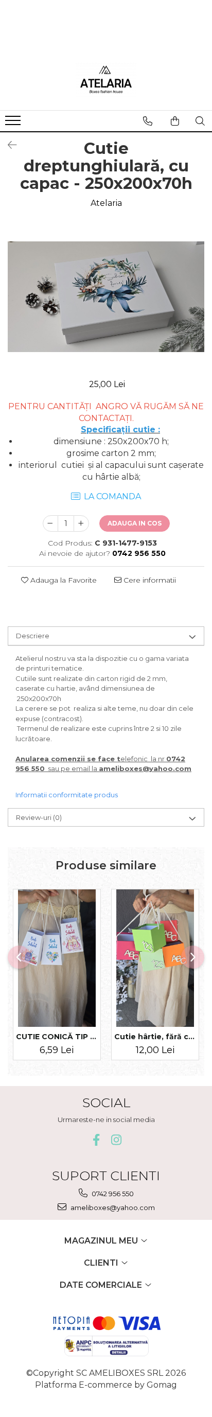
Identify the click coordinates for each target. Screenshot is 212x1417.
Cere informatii (148, 580)
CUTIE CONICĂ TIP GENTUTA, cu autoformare (57, 1036)
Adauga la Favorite (62, 580)
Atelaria (106, 203)
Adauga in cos (135, 523)
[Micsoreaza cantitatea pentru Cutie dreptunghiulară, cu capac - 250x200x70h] (50, 523)
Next (196, 307)
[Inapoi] (7, 145)
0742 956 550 (112, 1193)
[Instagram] (116, 1140)
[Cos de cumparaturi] (175, 121)
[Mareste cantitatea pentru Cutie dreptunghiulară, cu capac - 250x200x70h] (81, 523)
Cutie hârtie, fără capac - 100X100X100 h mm (155, 1036)
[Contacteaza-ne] (148, 121)
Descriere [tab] (32, 636)
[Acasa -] (106, 79)
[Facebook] (96, 1140)
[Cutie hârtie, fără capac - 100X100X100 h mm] (155, 958)
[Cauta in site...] (200, 121)
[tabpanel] (106, 296)
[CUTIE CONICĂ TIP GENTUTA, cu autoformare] (57, 958)
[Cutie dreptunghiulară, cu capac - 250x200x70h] (106, 296)
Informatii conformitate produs (66, 795)
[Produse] (14, 123)
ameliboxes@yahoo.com (112, 1207)
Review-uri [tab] (39, 817)
